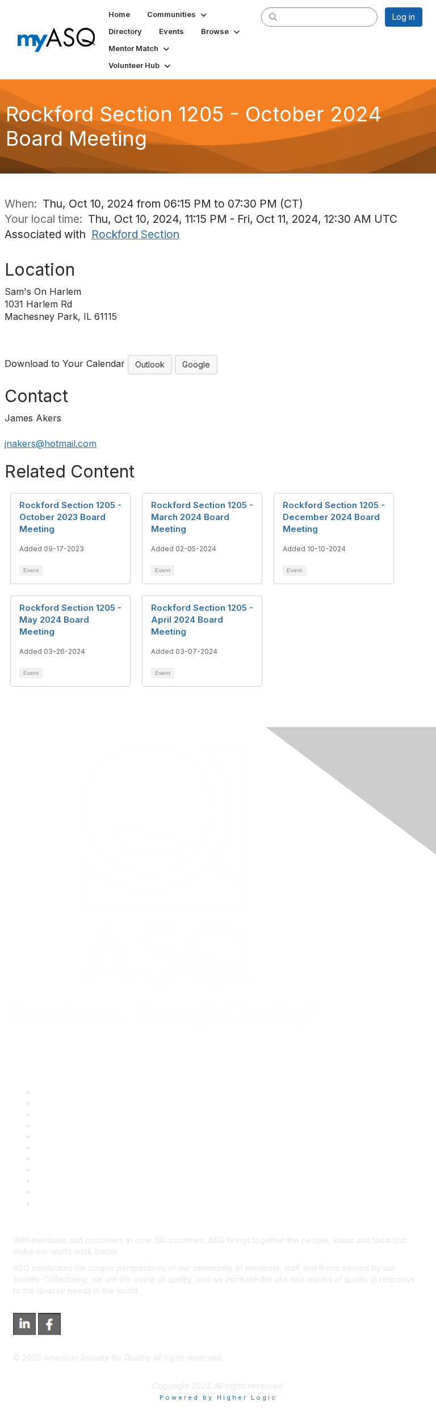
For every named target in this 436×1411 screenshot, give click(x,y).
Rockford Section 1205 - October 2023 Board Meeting (70, 517)
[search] (273, 16)
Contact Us (56, 1158)
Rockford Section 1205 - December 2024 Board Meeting (334, 517)
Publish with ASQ (67, 1125)
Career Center (63, 1114)
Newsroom (56, 1203)
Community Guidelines (77, 1136)
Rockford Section (135, 234)
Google (196, 364)
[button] (178, 14)
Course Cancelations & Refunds (95, 1170)
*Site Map (55, 1192)
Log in (403, 17)
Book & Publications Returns (88, 1147)
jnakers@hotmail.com (51, 443)
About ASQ (56, 1092)
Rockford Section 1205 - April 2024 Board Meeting (202, 619)
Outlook (150, 364)
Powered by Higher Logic (218, 1397)
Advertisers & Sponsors (80, 1180)
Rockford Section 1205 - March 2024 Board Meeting (202, 517)
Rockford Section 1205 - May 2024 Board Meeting (70, 619)
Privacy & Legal (65, 1103)
